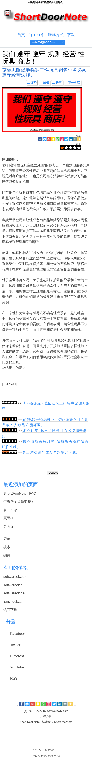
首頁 (21, 35)
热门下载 (10, 610)
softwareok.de (14, 593)
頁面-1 (8, 518)
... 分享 (57, 82)
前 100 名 (36, 35)
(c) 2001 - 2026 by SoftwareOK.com (46, 711)
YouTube (17, 667)
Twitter (15, 645)
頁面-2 (8, 526)
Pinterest (17, 656)
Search (52, 473)
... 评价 (32, 82)
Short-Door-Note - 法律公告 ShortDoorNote (46, 721)
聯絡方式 (56, 35)
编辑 (6, 555)
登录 (6, 538)
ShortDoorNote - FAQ (19, 493)
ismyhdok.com (14, 601)
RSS (14, 678)
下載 (71, 35)
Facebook (17, 633)
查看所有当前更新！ (18, 502)
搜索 (6, 547)
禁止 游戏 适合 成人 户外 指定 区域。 (50, 452)
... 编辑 (44, 82)
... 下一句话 (72, 82)
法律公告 (46, 716)
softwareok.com (15, 577)
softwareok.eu (14, 585)
